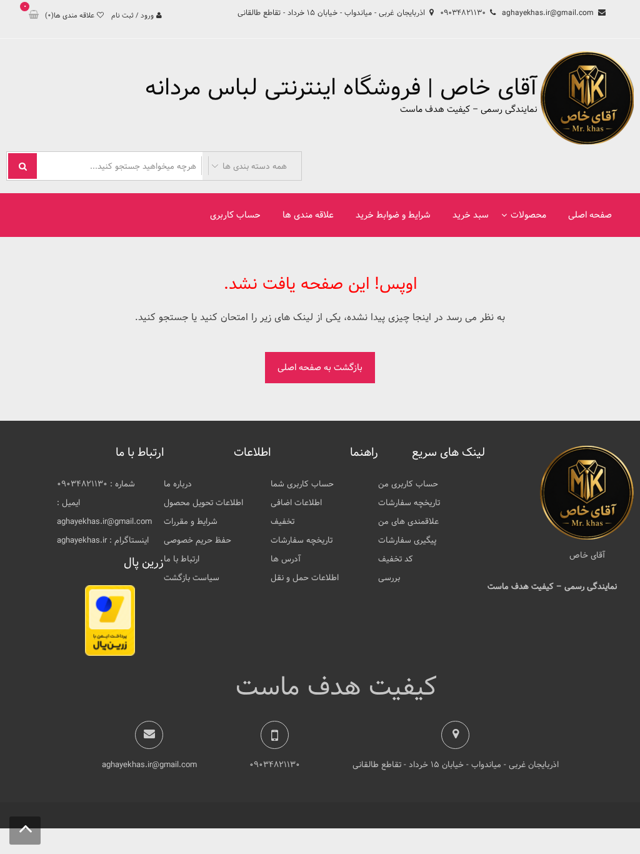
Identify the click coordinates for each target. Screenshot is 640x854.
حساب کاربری (235, 215)
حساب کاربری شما (302, 484)
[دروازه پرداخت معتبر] (110, 653)
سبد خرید (470, 215)
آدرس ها (286, 559)
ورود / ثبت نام (132, 15)
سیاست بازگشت (191, 578)
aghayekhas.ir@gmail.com (548, 12)
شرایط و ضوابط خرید (393, 215)
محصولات (528, 215)
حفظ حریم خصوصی (197, 540)
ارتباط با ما (181, 559)
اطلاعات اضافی (296, 503)
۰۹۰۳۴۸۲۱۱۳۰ (463, 12)
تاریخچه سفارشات (409, 503)
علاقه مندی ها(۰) (69, 15)
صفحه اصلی (590, 215)
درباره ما (178, 484)
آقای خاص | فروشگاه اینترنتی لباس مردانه (341, 87)
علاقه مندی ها (308, 215)
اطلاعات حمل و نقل (305, 578)
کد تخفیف (395, 559)
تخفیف (282, 521)
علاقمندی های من (408, 521)
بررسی (389, 578)
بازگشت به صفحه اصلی (320, 367)
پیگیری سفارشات (407, 540)
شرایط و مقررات (191, 521)
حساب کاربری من (408, 484)
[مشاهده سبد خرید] (34, 15)
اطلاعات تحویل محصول (203, 503)
